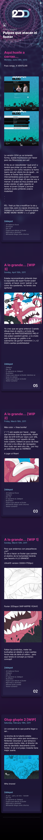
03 (35, 511)
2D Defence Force (12, 225)
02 (35, 691)
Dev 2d (8, 228)
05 (35, 385)
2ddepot (8, 221)
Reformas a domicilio (13, 232)
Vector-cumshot (11, 381)
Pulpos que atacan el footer (16, 230)
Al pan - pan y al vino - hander (17, 796)
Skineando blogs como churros (17, 234)
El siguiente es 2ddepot (14, 371)
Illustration (9, 373)
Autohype (9, 226)
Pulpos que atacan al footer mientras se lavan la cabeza (20, 376)
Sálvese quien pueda (13, 684)
